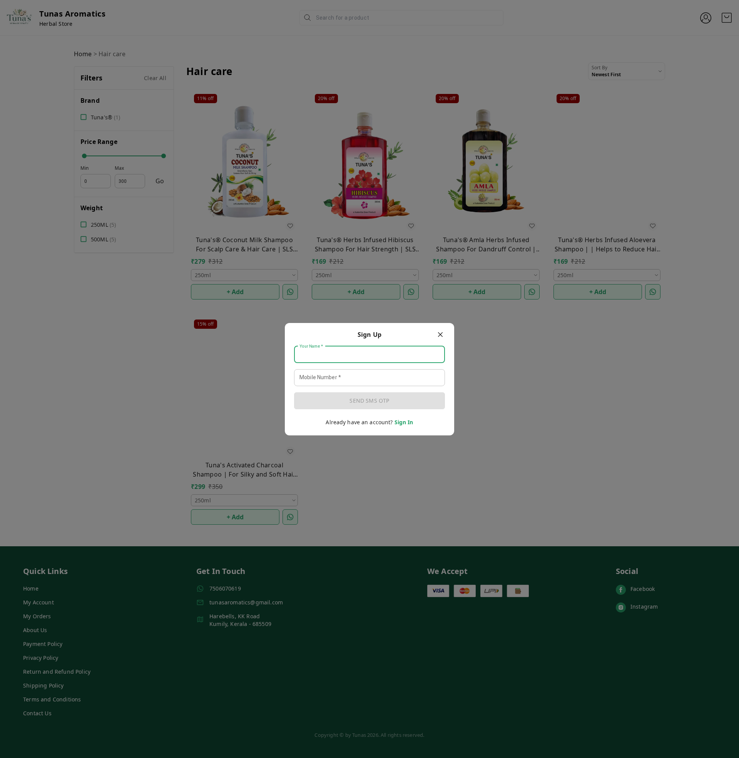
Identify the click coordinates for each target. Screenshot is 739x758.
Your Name (311, 346)
